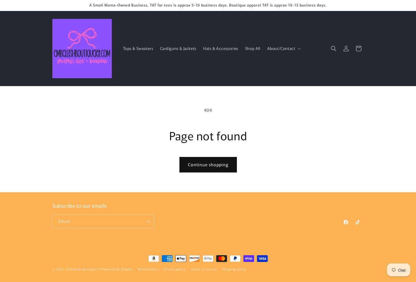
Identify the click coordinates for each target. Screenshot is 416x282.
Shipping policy (234, 268)
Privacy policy (174, 268)
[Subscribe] (147, 221)
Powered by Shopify (117, 269)
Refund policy (148, 268)
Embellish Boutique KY (83, 269)
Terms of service (204, 268)
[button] (283, 48)
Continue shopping (208, 164)
